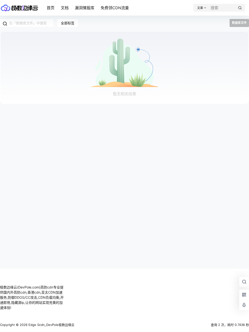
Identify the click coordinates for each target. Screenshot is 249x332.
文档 (65, 7)
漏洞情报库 (84, 7)
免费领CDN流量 (115, 7)
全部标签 (67, 23)
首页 (50, 7)
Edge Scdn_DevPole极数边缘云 (50, 325)
